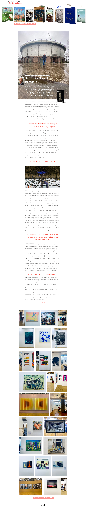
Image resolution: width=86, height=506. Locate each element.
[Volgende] (85, 15)
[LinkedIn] (41, 505)
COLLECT (38, 97)
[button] (26, 1)
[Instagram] (44, 505)
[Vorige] (0, 15)
